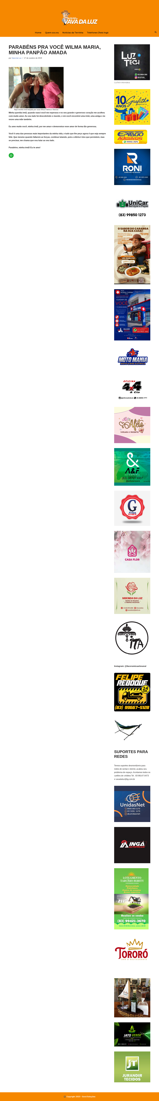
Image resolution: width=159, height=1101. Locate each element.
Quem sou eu (52, 32)
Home (38, 32)
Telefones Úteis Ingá (97, 32)
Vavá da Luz (16, 58)
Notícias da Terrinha (72, 32)
